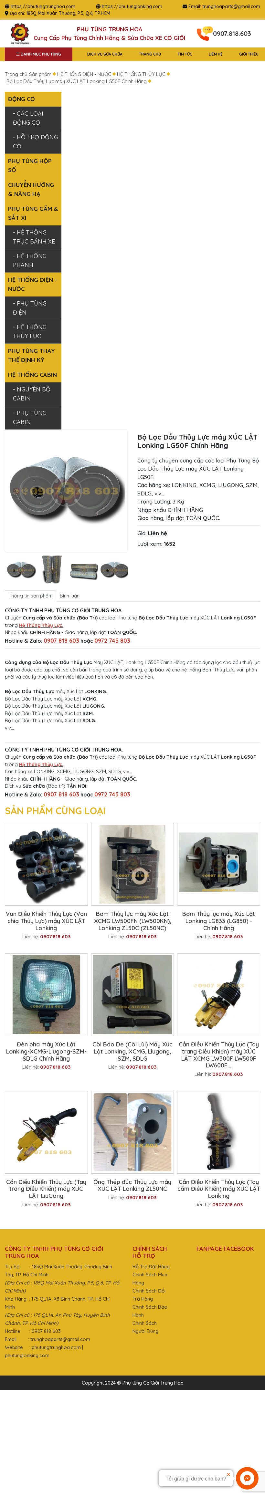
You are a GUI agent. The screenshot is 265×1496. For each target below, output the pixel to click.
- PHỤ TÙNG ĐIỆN (30, 308)
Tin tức (185, 54)
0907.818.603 (232, 33)
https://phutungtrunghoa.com (43, 6)
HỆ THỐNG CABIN (32, 375)
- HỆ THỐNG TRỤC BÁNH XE (34, 237)
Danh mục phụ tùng (40, 54)
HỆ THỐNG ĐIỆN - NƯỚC (32, 284)
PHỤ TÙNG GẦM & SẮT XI (33, 213)
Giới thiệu (249, 54)
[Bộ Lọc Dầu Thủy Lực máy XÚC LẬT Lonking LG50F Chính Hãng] (19, 571)
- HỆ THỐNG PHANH (30, 260)
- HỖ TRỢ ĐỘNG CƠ (35, 141)
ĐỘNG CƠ (21, 99)
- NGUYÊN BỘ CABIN (31, 394)
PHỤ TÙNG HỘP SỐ (30, 165)
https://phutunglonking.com (132, 6)
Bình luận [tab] (70, 596)
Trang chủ (150, 54)
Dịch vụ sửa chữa (104, 54)
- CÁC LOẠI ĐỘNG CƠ (28, 118)
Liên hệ (216, 54)
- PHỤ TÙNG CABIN (30, 417)
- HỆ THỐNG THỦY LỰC (30, 331)
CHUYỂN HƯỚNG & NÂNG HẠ (31, 189)
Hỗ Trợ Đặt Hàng (151, 1266)
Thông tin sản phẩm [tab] (30, 596)
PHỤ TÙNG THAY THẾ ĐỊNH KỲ (31, 355)
